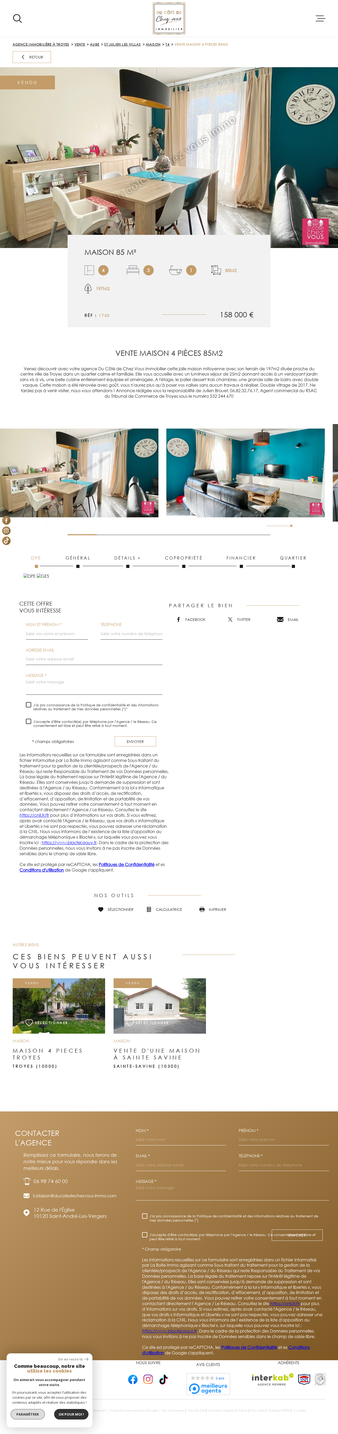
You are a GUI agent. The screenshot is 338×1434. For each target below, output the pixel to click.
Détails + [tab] (127, 558)
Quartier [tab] (293, 558)
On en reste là (70, 1359)
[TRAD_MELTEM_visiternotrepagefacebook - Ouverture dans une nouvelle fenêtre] (6, 520)
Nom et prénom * (43, 624)
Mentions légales (221, 1410)
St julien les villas (122, 44)
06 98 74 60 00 (51, 1181)
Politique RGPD (279, 1410)
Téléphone (111, 624)
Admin (243, 1410)
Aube (94, 44)
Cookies (300, 1410)
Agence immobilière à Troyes (41, 44)
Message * (36, 675)
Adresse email (40, 650)
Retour (36, 57)
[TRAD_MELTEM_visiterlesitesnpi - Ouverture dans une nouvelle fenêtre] (304, 1379)
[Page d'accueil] (169, 18)
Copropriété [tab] (184, 558)
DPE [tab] (36, 558)
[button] (289, 526)
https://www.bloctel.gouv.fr (69, 842)
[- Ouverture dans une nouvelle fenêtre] (132, 1379)
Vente (79, 44)
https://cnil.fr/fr (34, 815)
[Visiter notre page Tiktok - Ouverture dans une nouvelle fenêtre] (6, 541)
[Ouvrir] (17, 18)
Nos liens (258, 1410)
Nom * (142, 1130)
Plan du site (196, 1410)
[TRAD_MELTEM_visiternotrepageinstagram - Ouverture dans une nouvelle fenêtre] (6, 530)
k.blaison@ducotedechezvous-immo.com (74, 1195)
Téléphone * (250, 1156)
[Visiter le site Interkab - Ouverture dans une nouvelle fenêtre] (273, 1379)
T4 (167, 44)
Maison (153, 44)
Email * (143, 1156)
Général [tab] (78, 558)
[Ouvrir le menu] (320, 18)
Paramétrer (28, 1414)
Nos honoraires (173, 1410)
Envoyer (135, 741)
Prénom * (248, 1130)
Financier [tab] (241, 558)
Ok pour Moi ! (71, 1414)
